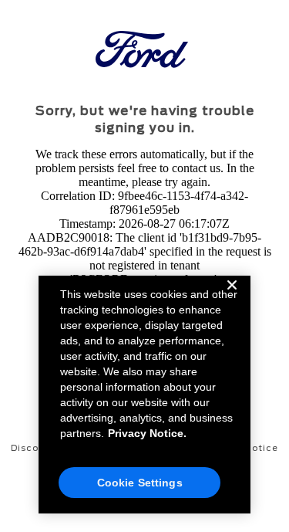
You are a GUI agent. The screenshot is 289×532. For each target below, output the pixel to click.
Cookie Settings (140, 482)
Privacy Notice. (147, 433)
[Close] (232, 297)
